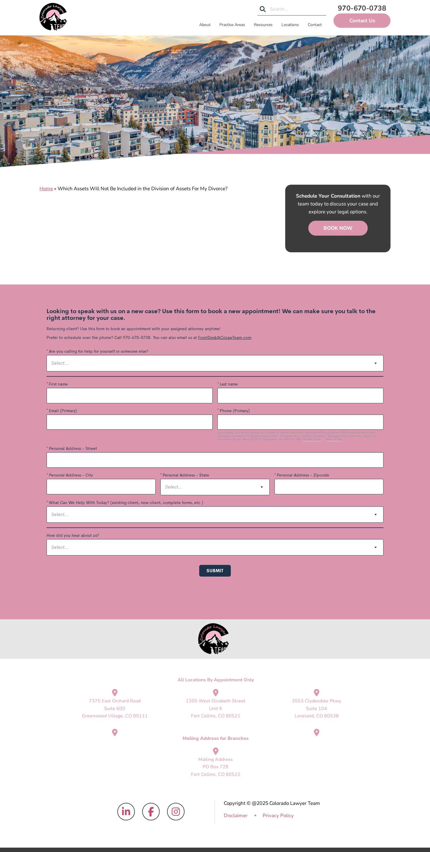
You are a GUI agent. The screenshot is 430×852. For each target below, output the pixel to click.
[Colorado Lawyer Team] (53, 16)
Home (46, 188)
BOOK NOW (338, 228)
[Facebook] (151, 811)
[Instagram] (176, 811)
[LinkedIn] (126, 811)
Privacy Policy (278, 815)
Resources (263, 25)
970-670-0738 (362, 8)
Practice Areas (232, 25)
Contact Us (362, 20)
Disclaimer (235, 815)
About (205, 25)
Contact (315, 25)
